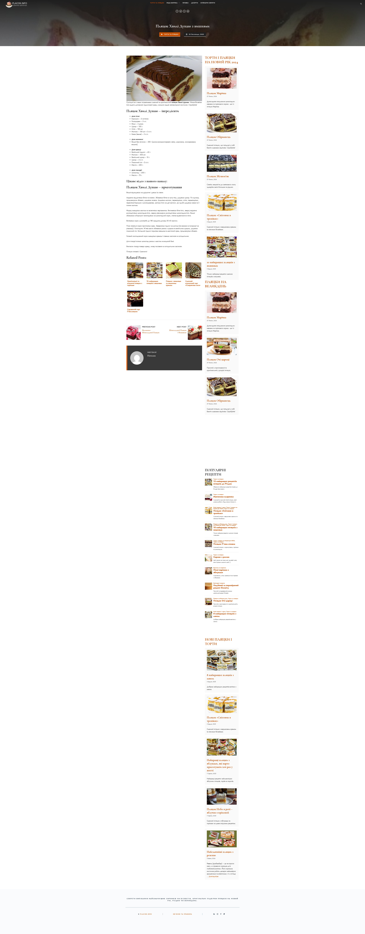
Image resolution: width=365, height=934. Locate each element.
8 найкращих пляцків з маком (220, 676)
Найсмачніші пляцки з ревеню (220, 853)
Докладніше (213, 876)
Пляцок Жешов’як (218, 176)
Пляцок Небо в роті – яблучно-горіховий (219, 810)
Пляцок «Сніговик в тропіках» (219, 216)
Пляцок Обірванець (219, 137)
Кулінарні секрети (208, 3)
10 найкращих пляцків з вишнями (221, 264)
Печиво (185, 3)
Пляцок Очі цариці (218, 359)
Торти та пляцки (157, 3)
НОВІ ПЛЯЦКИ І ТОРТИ (218, 641)
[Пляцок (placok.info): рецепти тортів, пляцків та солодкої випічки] (15, 4)
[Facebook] (177, 11)
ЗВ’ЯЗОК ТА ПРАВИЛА (182, 914)
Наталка (151, 355)
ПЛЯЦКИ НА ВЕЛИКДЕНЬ (215, 284)
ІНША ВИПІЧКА (172, 3)
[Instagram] (184, 11)
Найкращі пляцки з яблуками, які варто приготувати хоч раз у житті (220, 765)
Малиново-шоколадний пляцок (150, 331)
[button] (361, 4)
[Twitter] (180, 11)
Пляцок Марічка (216, 93)
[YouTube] (188, 11)
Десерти (194, 3)
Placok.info (146, 914)
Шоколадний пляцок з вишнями (177, 331)
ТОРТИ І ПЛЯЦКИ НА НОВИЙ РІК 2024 (221, 60)
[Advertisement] (222, 428)
